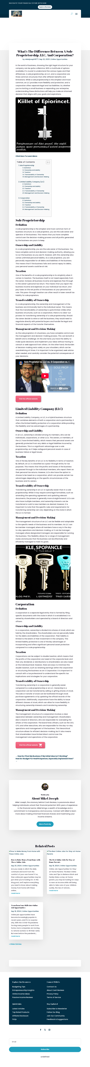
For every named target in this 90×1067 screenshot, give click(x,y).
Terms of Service (54, 997)
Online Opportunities (59, 59)
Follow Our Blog (53, 1012)
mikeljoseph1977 (31, 59)
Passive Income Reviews (22, 997)
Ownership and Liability (32, 170)
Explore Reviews (45, 7)
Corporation (25, 198)
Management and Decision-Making (37, 177)
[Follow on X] (45, 1030)
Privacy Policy (52, 994)
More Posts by (45, 824)
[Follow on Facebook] (40, 1030)
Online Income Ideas (21, 994)
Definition (27, 168)
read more (15, 893)
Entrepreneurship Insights (23, 990)
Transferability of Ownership (34, 175)
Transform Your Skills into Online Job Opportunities (24, 906)
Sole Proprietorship (27, 165)
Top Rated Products (20, 1012)
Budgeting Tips (18, 987)
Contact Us (52, 987)
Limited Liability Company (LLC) (32, 182)
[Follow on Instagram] (49, 1030)
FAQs (14, 1019)
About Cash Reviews (55, 990)
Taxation (27, 172)
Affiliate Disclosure (20, 1016)
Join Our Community (56, 1016)
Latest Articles (18, 1009)
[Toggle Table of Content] (46, 162)
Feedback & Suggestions (57, 1019)
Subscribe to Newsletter (57, 1009)
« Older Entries (15, 944)
